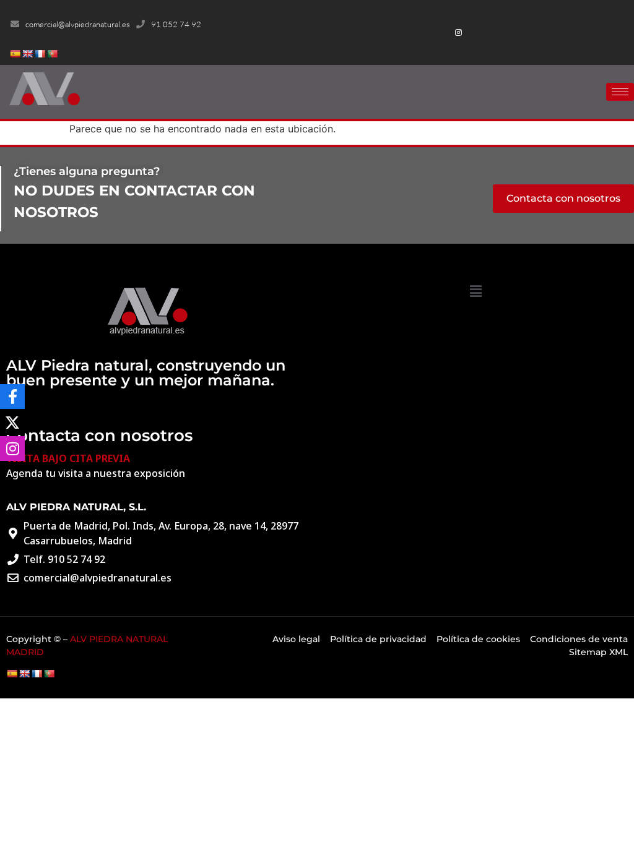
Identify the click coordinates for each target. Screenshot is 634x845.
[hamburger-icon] (620, 92)
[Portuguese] (52, 54)
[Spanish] (14, 54)
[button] (475, 291)
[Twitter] (479, 17)
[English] (27, 54)
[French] (39, 54)
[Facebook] (458, 17)
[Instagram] (458, 32)
